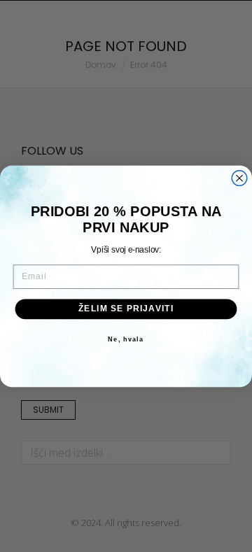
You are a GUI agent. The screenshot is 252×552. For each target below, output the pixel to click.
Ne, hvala (126, 338)
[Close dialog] (239, 177)
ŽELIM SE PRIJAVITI (126, 308)
